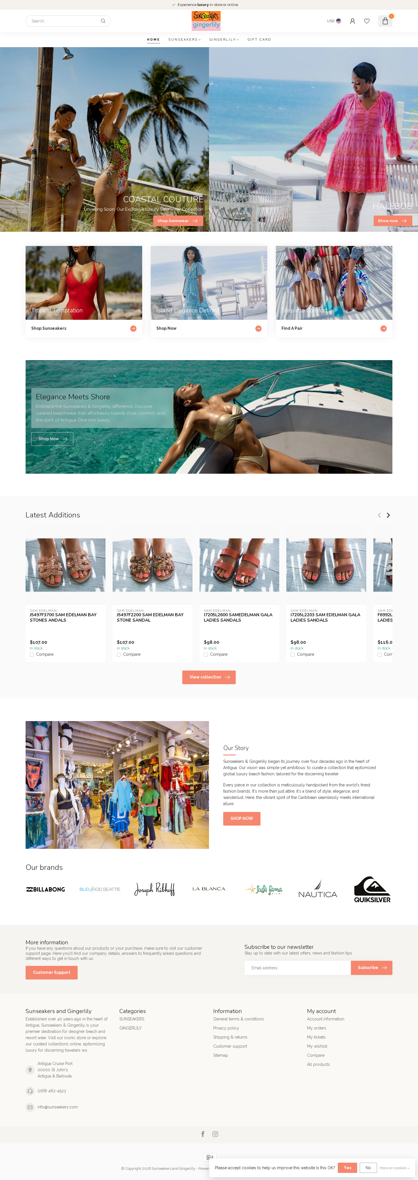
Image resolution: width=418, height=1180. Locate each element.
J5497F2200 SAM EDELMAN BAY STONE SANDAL (150, 617)
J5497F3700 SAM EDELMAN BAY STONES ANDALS (63, 617)
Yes (347, 1168)
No (368, 1168)
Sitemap (220, 1055)
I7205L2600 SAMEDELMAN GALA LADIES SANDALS (238, 617)
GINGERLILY (223, 39)
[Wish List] (367, 21)
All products (318, 1064)
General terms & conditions (238, 1019)
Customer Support (51, 972)
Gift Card (259, 39)
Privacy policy (226, 1028)
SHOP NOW (242, 818)
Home (153, 39)
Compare (44, 654)
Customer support (230, 1046)
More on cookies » (394, 1168)
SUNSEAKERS (183, 39)
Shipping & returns (230, 1037)
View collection (205, 677)
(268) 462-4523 (52, 1091)
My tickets (316, 1037)
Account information (325, 1019)
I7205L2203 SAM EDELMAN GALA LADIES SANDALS (325, 617)
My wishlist (317, 1046)
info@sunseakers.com (58, 1107)
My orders (316, 1028)
